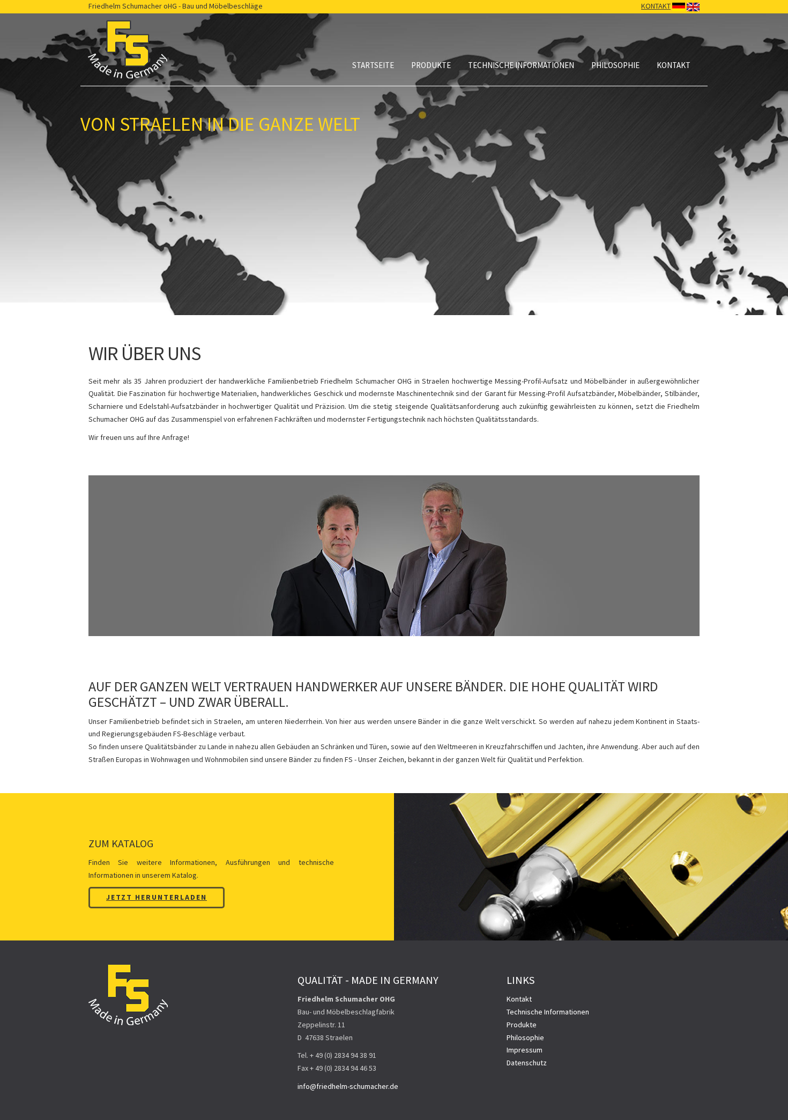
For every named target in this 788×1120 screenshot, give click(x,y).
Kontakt (673, 65)
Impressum (524, 1050)
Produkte (431, 65)
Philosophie (615, 65)
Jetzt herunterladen (156, 897)
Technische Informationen (521, 65)
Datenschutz (527, 1062)
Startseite (373, 65)
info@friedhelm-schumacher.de (348, 1086)
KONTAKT (656, 6)
